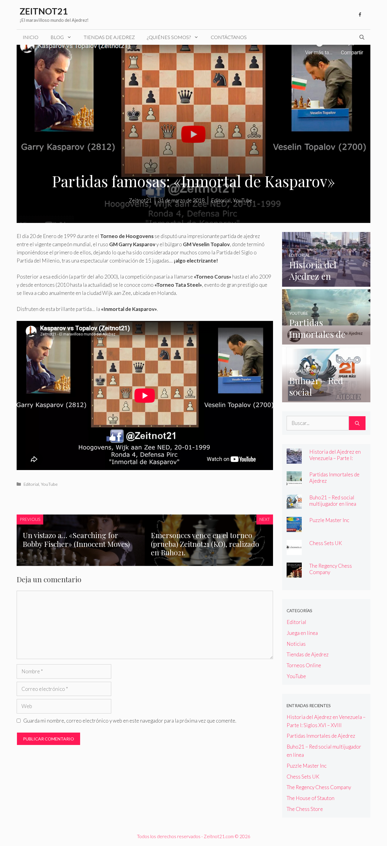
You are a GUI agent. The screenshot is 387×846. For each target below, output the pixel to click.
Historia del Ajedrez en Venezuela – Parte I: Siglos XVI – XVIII (335, 458)
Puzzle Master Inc (329, 520)
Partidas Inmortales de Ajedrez (321, 736)
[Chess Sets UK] (294, 551)
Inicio (30, 37)
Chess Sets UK (325, 543)
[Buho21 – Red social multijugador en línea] (326, 398)
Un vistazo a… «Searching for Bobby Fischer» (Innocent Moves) (76, 539)
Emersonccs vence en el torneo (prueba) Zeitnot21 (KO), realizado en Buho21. (205, 543)
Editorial (31, 484)
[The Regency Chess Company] (294, 573)
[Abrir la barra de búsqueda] (361, 37)
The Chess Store (305, 809)
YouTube (49, 484)
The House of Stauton (310, 798)
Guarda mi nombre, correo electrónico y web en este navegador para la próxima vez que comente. (129, 720)
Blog (57, 37)
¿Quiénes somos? (169, 37)
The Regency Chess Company (319, 787)
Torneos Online (304, 665)
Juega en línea (302, 633)
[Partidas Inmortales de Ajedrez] (326, 340)
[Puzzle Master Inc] (294, 528)
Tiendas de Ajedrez (109, 37)
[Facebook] (360, 15)
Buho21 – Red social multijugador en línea (332, 500)
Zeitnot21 (44, 11)
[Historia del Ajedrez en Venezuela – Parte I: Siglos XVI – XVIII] (326, 282)
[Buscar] (357, 423)
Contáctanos (229, 37)
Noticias (296, 644)
